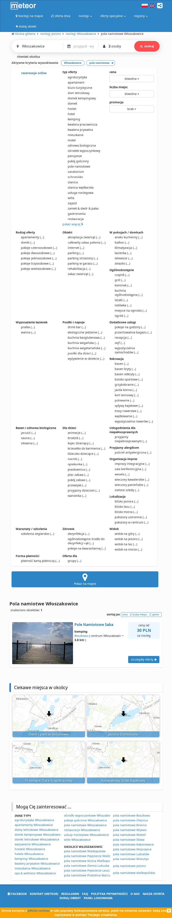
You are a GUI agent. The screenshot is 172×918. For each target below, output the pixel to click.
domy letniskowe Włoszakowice (36, 830)
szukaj (149, 46)
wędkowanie (126, 416)
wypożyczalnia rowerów (134, 421)
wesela (122, 474)
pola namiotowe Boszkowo (131, 815)
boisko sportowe (129, 379)
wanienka (77, 496)
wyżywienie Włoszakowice (33, 844)
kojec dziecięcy (81, 443)
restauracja (76, 219)
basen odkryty (127, 374)
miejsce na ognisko (131, 310)
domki (28, 242)
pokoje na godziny (130, 327)
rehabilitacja (79, 269)
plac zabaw (78, 475)
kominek (123, 285)
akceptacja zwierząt (84, 237)
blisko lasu (125, 507)
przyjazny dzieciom (84, 490)
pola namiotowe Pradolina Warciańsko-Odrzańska (99, 875)
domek (72, 103)
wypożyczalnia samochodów (126, 350)
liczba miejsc (118, 87)
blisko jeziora (126, 501)
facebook (18, 894)
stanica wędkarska (81, 187)
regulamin (70, 894)
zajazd (72, 203)
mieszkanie (75, 135)
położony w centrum (131, 522)
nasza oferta (153, 894)
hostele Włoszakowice (30, 849)
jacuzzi (28, 433)
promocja (116, 102)
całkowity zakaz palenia (87, 242)
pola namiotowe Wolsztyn (131, 859)
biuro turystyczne (80, 88)
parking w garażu (83, 263)
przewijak (77, 485)
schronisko (75, 177)
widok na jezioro (129, 539)
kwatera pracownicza (82, 124)
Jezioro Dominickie (123, 734)
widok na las (126, 544)
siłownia (29, 443)
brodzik (75, 438)
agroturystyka (77, 77)
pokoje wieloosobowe (38, 269)
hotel (71, 114)
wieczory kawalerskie (132, 479)
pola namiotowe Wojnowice (132, 849)
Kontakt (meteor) (44, 894)
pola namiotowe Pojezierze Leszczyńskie (92, 870)
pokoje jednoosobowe (38, 258)
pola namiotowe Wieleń (129, 835)
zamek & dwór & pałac (83, 208)
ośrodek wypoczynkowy (84, 151)
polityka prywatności (109, 894)
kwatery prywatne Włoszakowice (37, 864)
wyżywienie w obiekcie (86, 359)
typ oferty (70, 72)
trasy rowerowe (128, 411)
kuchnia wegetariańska (86, 348)
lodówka (123, 305)
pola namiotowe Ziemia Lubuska (86, 866)
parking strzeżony (83, 258)
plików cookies (39, 911)
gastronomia (77, 214)
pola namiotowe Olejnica (130, 820)
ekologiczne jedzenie (85, 332)
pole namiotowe (79, 166)
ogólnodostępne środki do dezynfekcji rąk (86, 541)
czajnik (122, 275)
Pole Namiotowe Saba (93, 624)
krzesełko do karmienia (86, 448)
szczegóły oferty (142, 659)
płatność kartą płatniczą (40, 561)
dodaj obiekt (70, 898)
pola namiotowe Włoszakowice (85, 825)
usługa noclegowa (80, 193)
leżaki (121, 300)
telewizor (124, 258)
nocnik (75, 459)
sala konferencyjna (130, 469)
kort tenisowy (126, 395)
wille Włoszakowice (77, 840)
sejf (120, 343)
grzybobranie (127, 385)
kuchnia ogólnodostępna (129, 293)
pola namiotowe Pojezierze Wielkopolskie (92, 856)
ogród (121, 316)
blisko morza (126, 512)
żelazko (122, 263)
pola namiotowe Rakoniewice (133, 844)
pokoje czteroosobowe (39, 248)
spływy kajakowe (129, 406)
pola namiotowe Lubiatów (131, 854)
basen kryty (125, 369)
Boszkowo (81, 636)
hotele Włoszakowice (29, 854)
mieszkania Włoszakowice (33, 868)
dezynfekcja (78, 534)
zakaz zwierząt (80, 274)
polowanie (124, 400)
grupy (74, 561)
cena (112, 72)
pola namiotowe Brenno (130, 825)
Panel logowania (98, 898)
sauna (28, 438)
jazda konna (126, 390)
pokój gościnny (78, 161)
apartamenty (32, 237)
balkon (122, 242)
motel (72, 140)
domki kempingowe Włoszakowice (38, 835)
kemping (74, 119)
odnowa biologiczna (82, 145)
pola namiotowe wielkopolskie (134, 873)
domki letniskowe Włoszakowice (37, 839)
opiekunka (77, 464)
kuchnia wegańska (83, 343)
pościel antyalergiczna (133, 452)
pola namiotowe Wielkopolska (85, 851)
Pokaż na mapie (85, 584)
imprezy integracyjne (132, 464)
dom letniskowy (79, 93)
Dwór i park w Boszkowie (49, 734)
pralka (28, 327)
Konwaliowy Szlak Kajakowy (123, 780)
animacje (77, 433)
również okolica (28, 57)
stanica (73, 182)
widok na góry (127, 534)
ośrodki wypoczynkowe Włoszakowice (90, 815)
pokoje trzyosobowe (37, 263)
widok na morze (128, 549)
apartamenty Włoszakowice (34, 825)
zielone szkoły (127, 490)
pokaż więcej (72, 224)
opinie (155, 614)
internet (76, 248)
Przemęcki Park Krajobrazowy (49, 780)
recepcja (123, 338)
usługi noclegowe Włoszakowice (86, 835)
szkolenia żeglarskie (37, 534)
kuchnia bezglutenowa (86, 338)
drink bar (77, 327)
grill (120, 280)
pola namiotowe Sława (129, 840)
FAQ (85, 894)
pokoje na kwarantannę (87, 548)
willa (71, 198)
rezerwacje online (33, 73)
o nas (135, 894)
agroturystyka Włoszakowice (34, 820)
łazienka (123, 253)
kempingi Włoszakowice (31, 859)
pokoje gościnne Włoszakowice (85, 820)
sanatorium (76, 172)
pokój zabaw (79, 480)
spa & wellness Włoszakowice (35, 873)
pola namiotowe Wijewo (129, 830)
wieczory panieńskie (131, 485)
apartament (76, 82)
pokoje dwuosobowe (38, 253)
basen (121, 364)
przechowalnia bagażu (133, 332)
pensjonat (75, 156)
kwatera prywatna (80, 130)
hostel (72, 109)
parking (76, 253)
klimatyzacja (126, 248)
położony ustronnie (131, 517)
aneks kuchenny (128, 237)
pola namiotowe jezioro (129, 866)
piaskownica (79, 469)
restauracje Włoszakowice (82, 830)
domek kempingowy (82, 98)
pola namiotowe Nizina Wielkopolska (89, 861)
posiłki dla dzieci (82, 353)
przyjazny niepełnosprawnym (131, 439)
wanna (28, 332)
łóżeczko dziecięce (83, 454)
